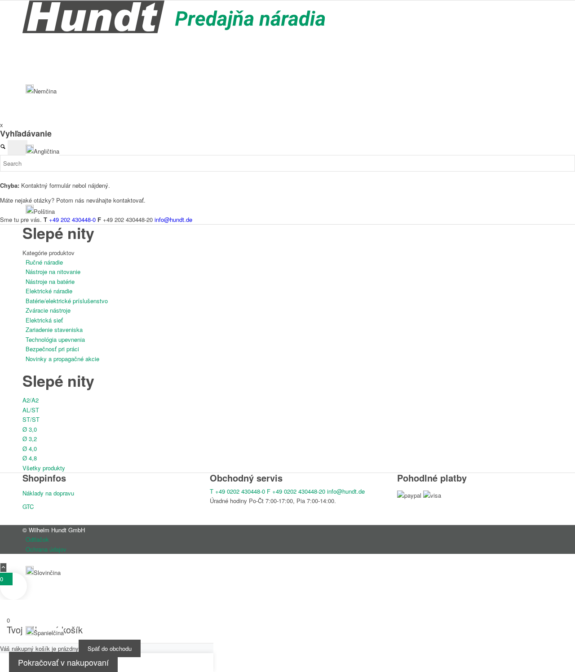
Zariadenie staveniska (54, 329)
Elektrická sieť (44, 320)
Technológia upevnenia (55, 339)
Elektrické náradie (49, 291)
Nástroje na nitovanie (53, 271)
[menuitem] (289, 539)
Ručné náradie (44, 262)
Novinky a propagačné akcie (62, 358)
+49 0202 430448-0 (237, 491)
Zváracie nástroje (48, 310)
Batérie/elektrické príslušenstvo (67, 300)
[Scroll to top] (3, 567)
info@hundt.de (346, 491)
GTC (28, 506)
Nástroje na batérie (50, 281)
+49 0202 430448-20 (296, 491)
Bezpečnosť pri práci (52, 349)
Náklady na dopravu (48, 493)
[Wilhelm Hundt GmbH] (173, 31)
